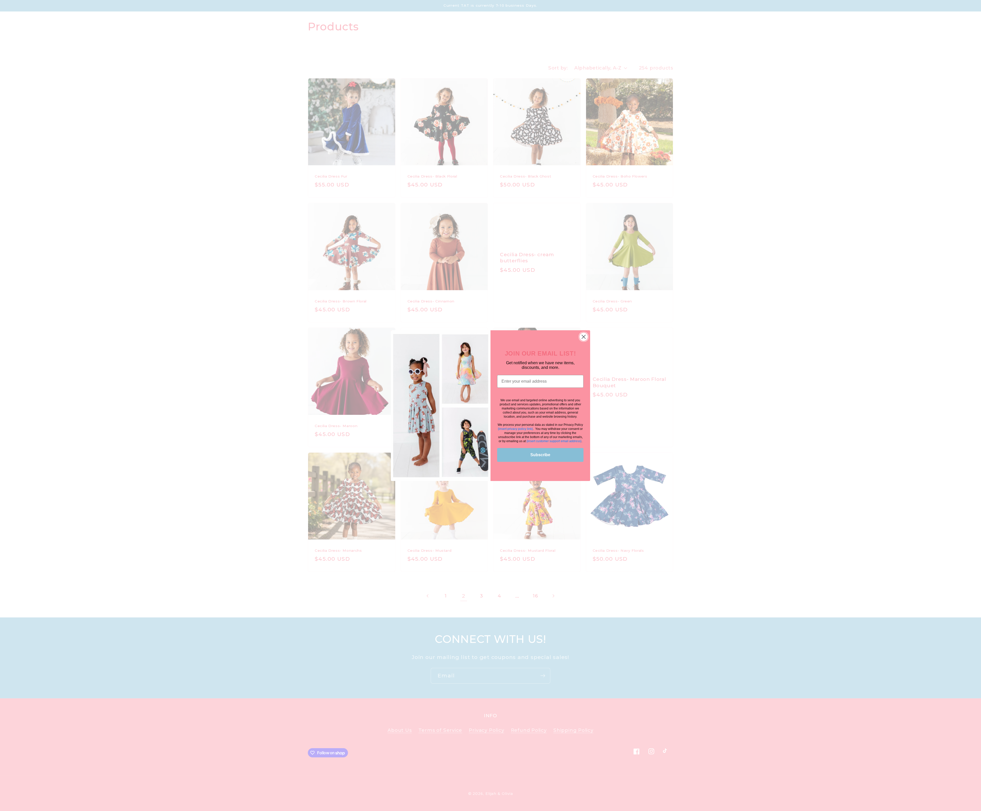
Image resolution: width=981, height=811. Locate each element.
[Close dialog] (583, 336)
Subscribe (540, 454)
